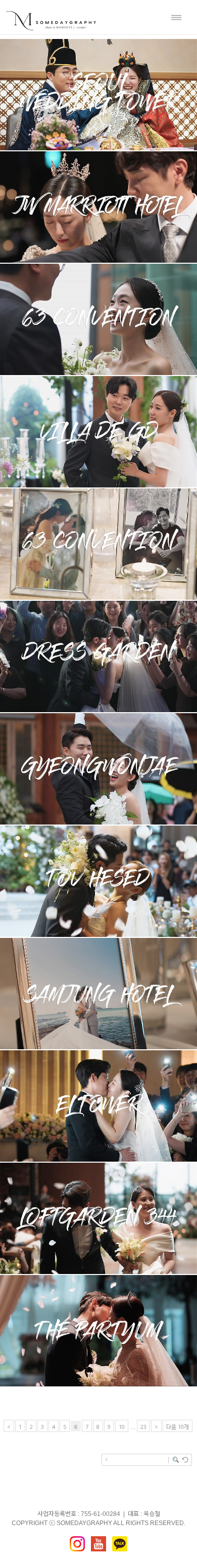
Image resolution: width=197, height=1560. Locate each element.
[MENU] (177, 14)
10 (122, 1426)
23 (143, 1426)
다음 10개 (177, 1426)
